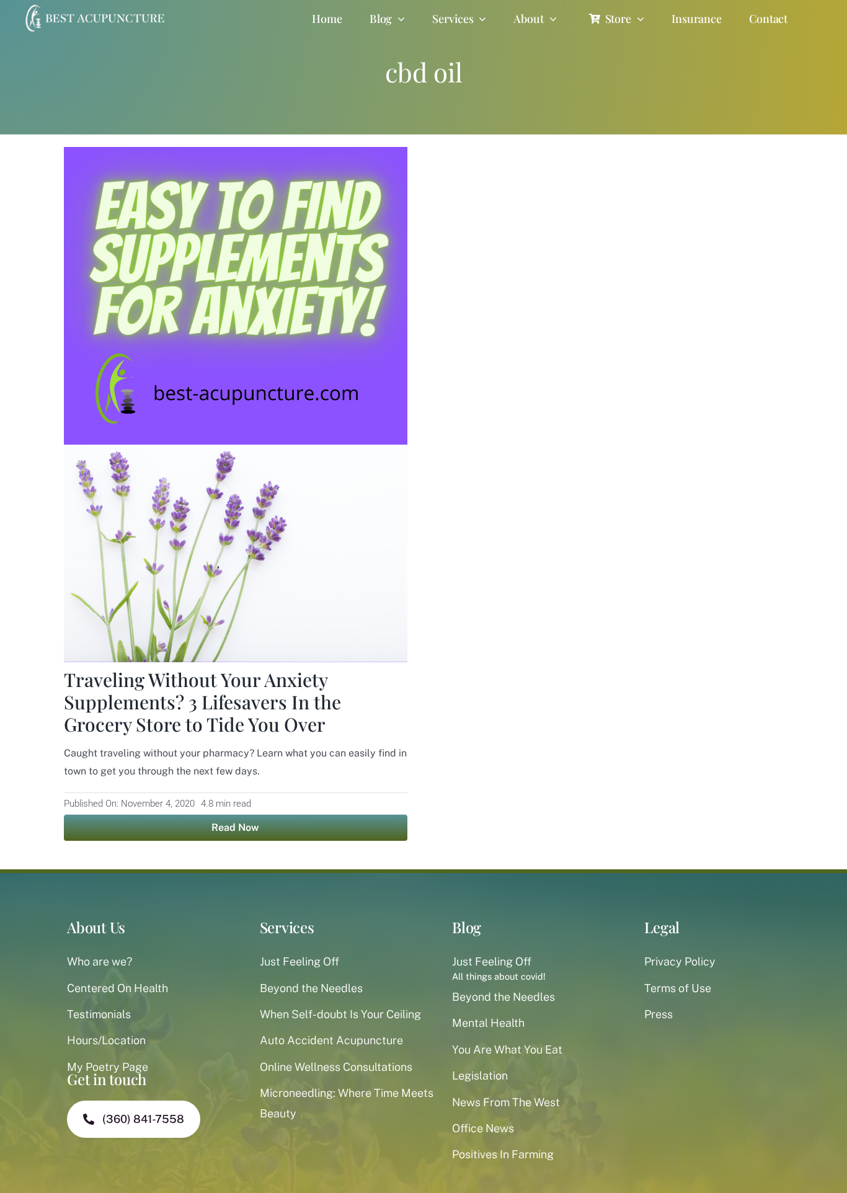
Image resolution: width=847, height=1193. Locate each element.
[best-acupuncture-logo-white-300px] (93, 6)
